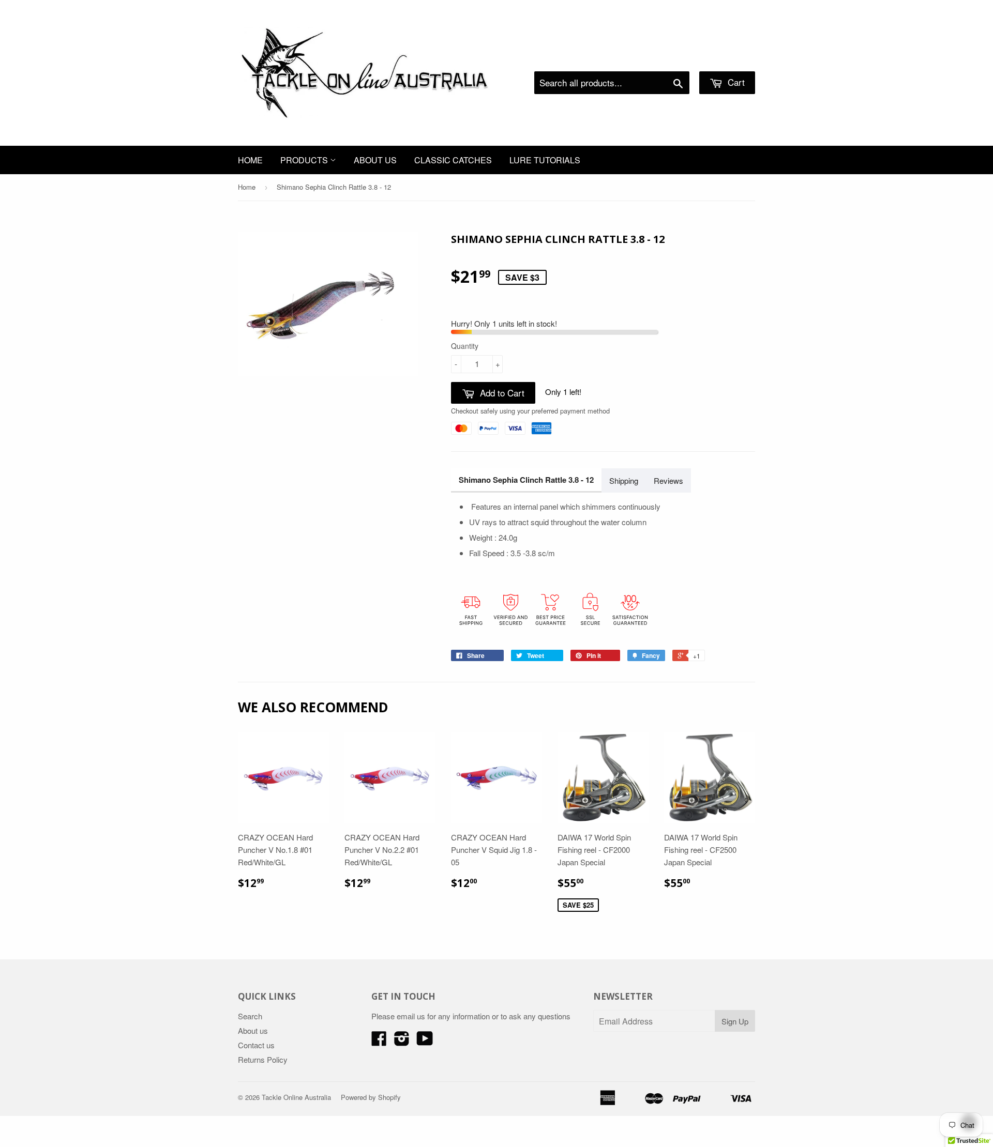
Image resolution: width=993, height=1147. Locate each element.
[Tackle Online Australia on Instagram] (402, 1041)
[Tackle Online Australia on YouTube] (425, 1041)
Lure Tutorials (544, 160)
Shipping (623, 480)
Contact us (256, 1044)
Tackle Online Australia (296, 1097)
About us (375, 160)
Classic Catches (453, 160)
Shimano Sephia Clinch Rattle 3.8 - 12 (526, 479)
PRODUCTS (305, 160)
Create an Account (726, 58)
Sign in (670, 58)
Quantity (464, 346)
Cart (735, 81)
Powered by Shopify (371, 1097)
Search (250, 1016)
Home (250, 160)
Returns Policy (263, 1059)
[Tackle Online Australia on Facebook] (379, 1041)
